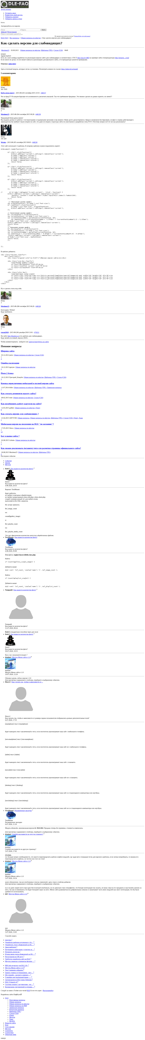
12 (2, 432)
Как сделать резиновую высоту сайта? (18, 393)
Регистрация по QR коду (14, 957)
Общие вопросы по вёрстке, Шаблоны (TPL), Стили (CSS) (45, 377)
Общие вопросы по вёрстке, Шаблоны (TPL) (34, 452)
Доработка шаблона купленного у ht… (19, 942)
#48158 (38, 114)
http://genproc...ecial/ (122, 58)
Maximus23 (5, 50)
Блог (6, 1025)
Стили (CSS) (58, 50)
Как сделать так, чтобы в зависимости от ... (27, 682)
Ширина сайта (7, 351)
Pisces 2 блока (7, 373)
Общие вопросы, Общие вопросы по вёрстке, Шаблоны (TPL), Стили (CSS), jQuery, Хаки (50, 418)
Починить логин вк (12, 952)
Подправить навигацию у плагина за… (20, 949)
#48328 (38, 306)
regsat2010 (5, 332)
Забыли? (4, 32)
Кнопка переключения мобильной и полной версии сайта (27, 383)
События (8, 461)
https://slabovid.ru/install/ (69, 69)
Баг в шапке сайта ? (10, 436)
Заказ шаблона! (11, 947)
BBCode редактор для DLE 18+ (17, 965)
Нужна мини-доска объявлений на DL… (20, 954)
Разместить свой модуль (14, 15)
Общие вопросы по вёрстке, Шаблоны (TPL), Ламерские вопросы (38, 387)
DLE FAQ (4, 38)
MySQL (12, 1021)
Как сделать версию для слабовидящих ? (20, 414)
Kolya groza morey (8, 93)
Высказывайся (48, 990)
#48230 (34, 142)
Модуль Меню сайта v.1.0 (21, 657)
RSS (28, 990)
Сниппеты (9, 1031)
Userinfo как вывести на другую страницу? (27, 834)
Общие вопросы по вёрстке (31, 38)
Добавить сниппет (11, 17)
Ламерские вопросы (16, 1008)
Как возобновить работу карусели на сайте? (21, 404)
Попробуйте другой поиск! (82, 36)
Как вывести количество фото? (22, 469)
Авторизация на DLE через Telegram (19, 980)
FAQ (6, 998)
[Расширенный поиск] (22, 34)
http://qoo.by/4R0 (83, 58)
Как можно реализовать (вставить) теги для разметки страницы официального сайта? (41, 448)
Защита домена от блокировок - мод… (19, 973)
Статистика (9, 1033)
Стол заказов (9, 1027)
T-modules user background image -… (18, 977)
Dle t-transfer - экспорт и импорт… (18, 975)
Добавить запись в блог (13, 19)
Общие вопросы (15, 1002)
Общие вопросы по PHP (18, 1006)
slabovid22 (12, 64)
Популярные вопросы (17, 1000)
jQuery (11, 1015)
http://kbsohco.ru (13, 336)
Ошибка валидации (10, 363)
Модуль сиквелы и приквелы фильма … (20, 961)
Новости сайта (10, 1023)
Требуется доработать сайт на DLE (18, 959)
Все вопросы (14, 38)
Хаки (11, 1019)
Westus (3, 142)
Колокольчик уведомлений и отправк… (20, 987)
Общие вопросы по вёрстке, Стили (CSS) (29, 355)
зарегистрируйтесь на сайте (39, 342)
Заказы (7, 463)
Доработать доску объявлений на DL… (20, 945)
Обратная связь (10, 1034)
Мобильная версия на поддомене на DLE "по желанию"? (27, 424)
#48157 (43, 93)
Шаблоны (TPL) (47, 50)
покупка (8, 940)
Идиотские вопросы (16, 1010)
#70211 (36, 332)
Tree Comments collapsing (14, 970)
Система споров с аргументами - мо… (19, 984)
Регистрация (12, 32)
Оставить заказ (10, 13)
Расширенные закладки (23, 810)
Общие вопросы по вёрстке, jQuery (27, 408)
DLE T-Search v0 (11, 982)
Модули (8, 465)
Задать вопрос (6, 9)
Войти (44, 30)
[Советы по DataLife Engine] (15, 7)
